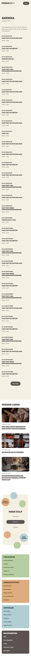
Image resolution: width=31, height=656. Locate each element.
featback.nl (15, 522)
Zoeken (18, 10)
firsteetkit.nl (15, 516)
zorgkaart (15, 527)
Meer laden (15, 383)
